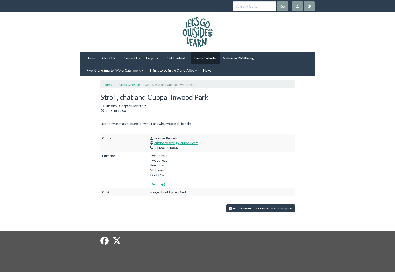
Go (282, 6)
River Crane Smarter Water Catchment (113, 70)
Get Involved (176, 58)
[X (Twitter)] (117, 241)
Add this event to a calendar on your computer (262, 208)
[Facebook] (104, 241)
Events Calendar (205, 58)
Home (90, 58)
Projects (152, 58)
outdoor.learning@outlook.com (176, 143)
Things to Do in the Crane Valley (172, 70)
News (207, 70)
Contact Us (132, 58)
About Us (108, 58)
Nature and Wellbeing (238, 58)
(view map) (157, 184)
